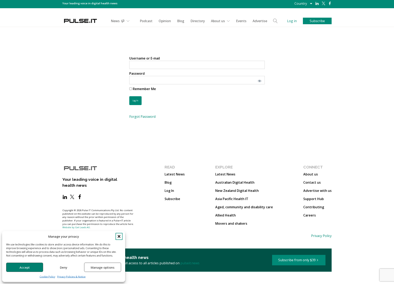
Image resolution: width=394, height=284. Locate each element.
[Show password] (259, 80)
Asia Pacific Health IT (231, 199)
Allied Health (225, 215)
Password (137, 73)
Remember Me (144, 89)
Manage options (103, 267)
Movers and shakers (231, 223)
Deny (63, 267)
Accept (24, 267)
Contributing (313, 207)
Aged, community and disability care (244, 207)
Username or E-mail (144, 58)
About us (218, 21)
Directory (197, 21)
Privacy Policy (321, 236)
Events (241, 21)
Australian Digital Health (234, 182)
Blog (180, 21)
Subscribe (172, 199)
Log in (292, 21)
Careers (309, 215)
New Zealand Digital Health (237, 190)
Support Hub (313, 199)
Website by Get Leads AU (76, 227)
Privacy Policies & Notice (71, 276)
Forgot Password (142, 116)
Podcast (146, 21)
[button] (119, 236)
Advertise (260, 21)
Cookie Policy (47, 276)
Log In (169, 190)
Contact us (312, 182)
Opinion (165, 21)
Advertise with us (317, 190)
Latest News (175, 174)
